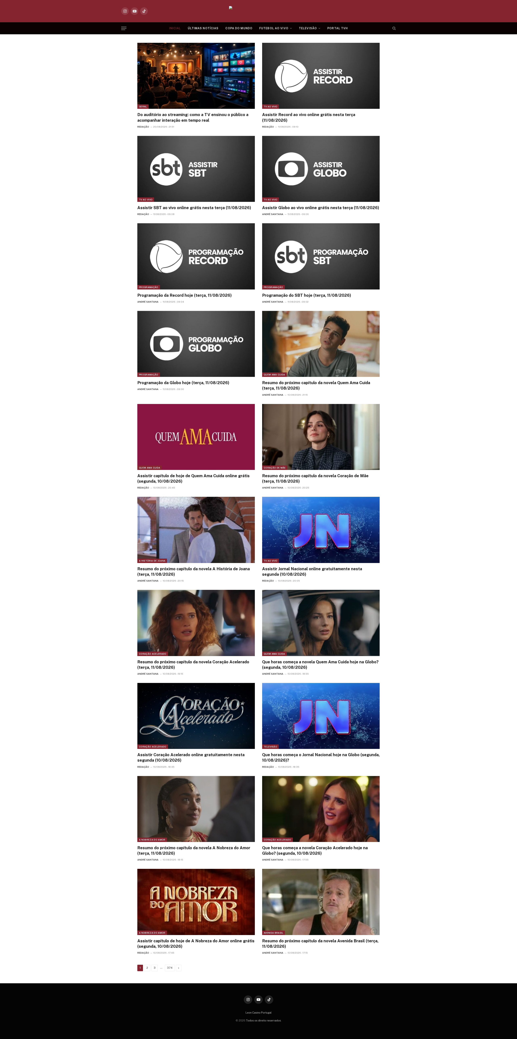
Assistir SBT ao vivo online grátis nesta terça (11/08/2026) (194, 207)
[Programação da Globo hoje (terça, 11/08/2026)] (196, 344)
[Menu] (123, 28)
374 (169, 967)
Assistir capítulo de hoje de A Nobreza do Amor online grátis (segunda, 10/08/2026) (195, 943)
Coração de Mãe (275, 468)
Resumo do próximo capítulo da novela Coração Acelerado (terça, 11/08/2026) (193, 664)
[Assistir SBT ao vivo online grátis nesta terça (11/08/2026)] (196, 169)
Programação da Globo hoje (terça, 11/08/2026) (183, 382)
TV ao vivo (270, 106)
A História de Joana (152, 561)
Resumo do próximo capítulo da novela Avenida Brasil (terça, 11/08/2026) (320, 943)
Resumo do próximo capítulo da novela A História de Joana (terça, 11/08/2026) (193, 571)
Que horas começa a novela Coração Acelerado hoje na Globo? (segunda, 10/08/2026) (315, 850)
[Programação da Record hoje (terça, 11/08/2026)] (196, 256)
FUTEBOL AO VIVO (273, 28)
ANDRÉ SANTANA (272, 214)
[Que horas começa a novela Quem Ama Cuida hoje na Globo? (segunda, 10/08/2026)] (321, 623)
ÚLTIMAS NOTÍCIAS (203, 28)
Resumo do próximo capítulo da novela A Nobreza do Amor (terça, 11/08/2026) (193, 850)
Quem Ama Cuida (274, 374)
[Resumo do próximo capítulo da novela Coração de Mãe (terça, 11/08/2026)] (321, 437)
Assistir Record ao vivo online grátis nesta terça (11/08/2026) (308, 117)
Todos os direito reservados (263, 1020)
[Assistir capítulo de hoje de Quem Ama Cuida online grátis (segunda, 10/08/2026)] (196, 437)
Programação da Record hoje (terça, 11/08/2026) (184, 295)
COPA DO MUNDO (238, 28)
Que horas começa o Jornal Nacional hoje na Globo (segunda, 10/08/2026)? (321, 757)
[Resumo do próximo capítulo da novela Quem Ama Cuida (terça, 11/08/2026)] (321, 344)
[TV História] (258, 11)
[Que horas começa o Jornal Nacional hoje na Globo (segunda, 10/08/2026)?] (321, 716)
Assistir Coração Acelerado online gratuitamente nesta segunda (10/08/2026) (191, 757)
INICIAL (175, 28)
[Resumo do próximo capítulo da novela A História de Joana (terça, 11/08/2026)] (196, 530)
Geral (143, 106)
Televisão (270, 746)
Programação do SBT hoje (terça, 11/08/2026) (306, 295)
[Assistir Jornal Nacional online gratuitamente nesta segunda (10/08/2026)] (321, 530)
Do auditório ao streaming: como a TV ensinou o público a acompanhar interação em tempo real (192, 117)
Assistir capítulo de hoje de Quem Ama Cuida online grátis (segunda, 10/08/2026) (193, 478)
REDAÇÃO (143, 126)
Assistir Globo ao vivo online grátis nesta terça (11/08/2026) (320, 207)
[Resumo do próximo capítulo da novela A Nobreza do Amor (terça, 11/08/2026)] (196, 809)
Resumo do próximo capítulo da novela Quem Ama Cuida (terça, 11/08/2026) (316, 385)
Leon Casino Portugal (259, 1012)
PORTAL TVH (337, 28)
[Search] (394, 28)
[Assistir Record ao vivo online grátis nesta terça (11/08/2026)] (321, 76)
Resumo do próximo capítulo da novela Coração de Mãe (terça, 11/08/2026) (315, 478)
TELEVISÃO (308, 28)
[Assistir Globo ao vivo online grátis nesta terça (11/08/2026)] (321, 169)
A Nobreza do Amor (152, 840)
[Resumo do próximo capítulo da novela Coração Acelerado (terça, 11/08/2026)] (196, 623)
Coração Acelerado (152, 654)
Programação (148, 287)
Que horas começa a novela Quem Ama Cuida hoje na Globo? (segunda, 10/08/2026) (320, 664)
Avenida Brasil (273, 933)
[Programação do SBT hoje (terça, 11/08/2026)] (321, 256)
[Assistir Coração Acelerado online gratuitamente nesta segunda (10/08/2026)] (196, 716)
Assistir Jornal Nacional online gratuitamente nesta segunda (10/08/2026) (312, 571)
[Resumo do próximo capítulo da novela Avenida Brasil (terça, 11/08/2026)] (321, 902)
